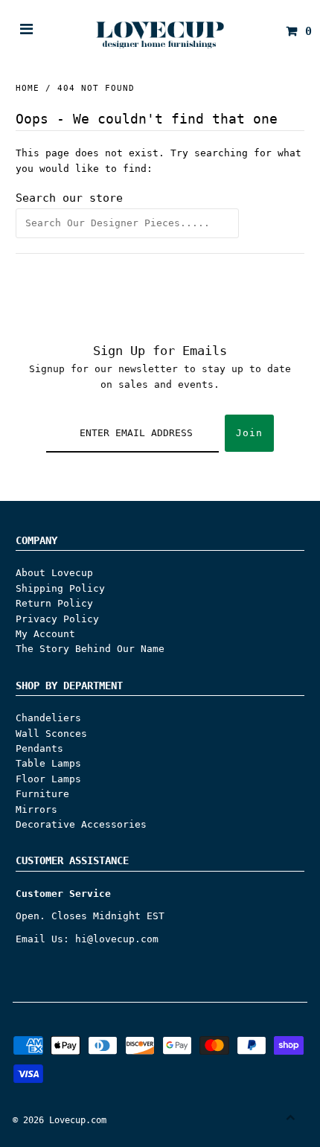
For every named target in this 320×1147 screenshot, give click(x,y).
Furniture (42, 793)
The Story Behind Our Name (90, 648)
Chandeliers (48, 717)
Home (27, 88)
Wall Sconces (51, 733)
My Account (45, 633)
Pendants (39, 748)
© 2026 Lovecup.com (59, 1120)
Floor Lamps (48, 779)
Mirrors (36, 809)
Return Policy (54, 603)
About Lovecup (54, 572)
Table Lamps (48, 763)
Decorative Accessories (81, 824)
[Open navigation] (27, 31)
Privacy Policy (57, 618)
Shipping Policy (60, 588)
